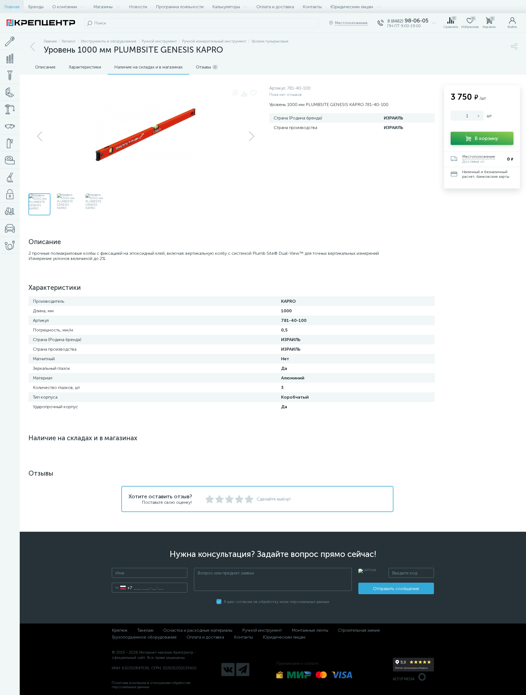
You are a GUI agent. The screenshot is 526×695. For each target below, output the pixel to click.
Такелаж (145, 630)
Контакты (312, 6)
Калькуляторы (226, 6)
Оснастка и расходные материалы (197, 630)
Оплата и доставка (275, 6)
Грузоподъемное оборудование (144, 637)
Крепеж (119, 630)
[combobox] (122, 587)
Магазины (103, 6)
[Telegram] (242, 669)
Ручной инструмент (262, 630)
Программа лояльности (180, 6)
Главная (11, 6)
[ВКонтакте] (228, 669)
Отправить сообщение (396, 588)
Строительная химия (359, 630)
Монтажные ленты (310, 630)
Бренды (36, 6)
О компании (64, 6)
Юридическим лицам (351, 6)
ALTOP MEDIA (403, 679)
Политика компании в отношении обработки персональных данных (151, 685)
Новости (138, 6)
